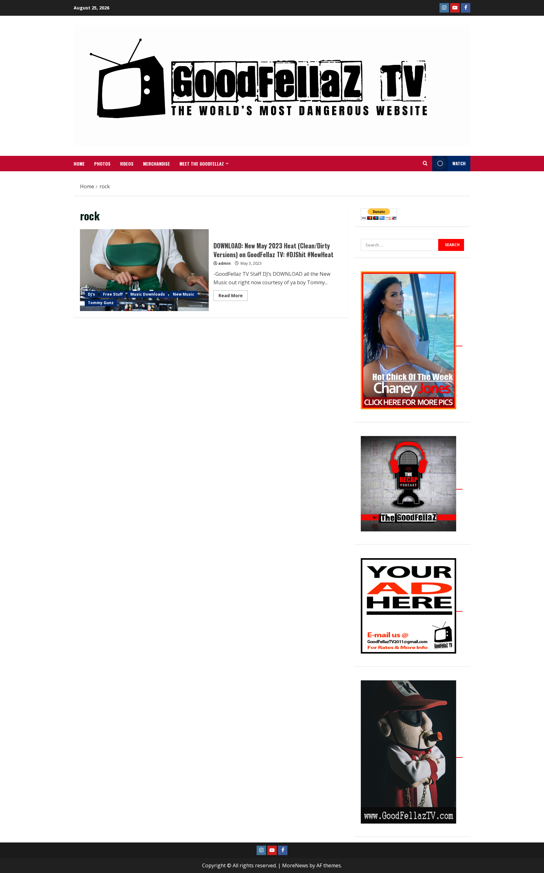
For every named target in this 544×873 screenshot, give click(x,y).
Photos (102, 163)
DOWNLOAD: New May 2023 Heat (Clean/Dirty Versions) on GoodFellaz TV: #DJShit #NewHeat (144, 270)
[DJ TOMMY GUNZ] (455, 8)
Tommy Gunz (101, 302)
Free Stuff (112, 294)
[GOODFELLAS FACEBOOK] (465, 8)
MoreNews (295, 865)
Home (79, 163)
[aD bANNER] (411, 608)
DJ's (91, 294)
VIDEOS (126, 163)
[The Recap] (411, 486)
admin (224, 263)
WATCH (459, 163)
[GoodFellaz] (411, 754)
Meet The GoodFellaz (201, 163)
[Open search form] (425, 163)
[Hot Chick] (411, 342)
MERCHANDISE (156, 163)
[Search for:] (399, 245)
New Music (183, 294)
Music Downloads (147, 294)
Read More (233, 294)
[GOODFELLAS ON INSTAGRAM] (444, 8)
